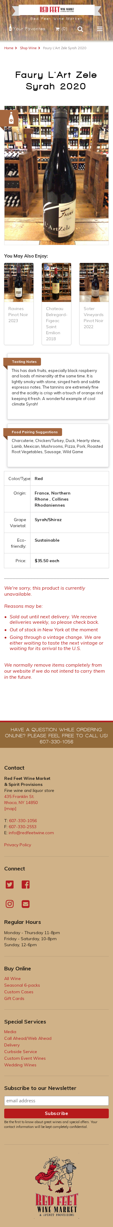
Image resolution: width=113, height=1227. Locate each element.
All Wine (12, 978)
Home (8, 48)
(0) (64, 29)
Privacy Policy (17, 844)
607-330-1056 (23, 820)
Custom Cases (18, 992)
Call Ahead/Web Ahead (28, 1038)
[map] (10, 808)
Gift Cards (14, 998)
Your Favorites (29, 29)
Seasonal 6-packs (22, 985)
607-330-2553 (22, 826)
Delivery (12, 1045)
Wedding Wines (20, 1065)
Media (10, 1031)
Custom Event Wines (25, 1058)
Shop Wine (28, 48)
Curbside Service (20, 1051)
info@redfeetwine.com (31, 832)
